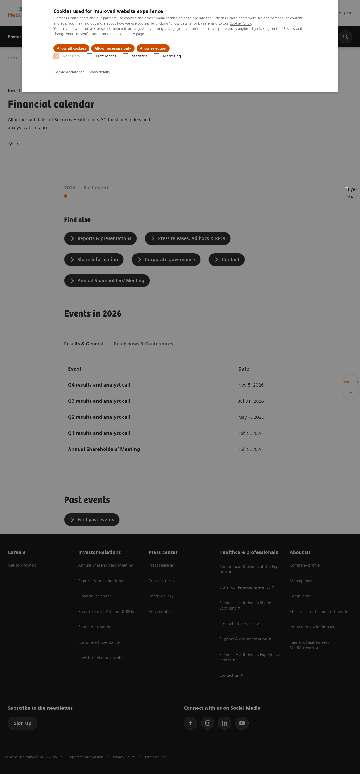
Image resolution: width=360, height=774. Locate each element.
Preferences (106, 56)
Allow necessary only (113, 48)
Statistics (139, 56)
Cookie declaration (69, 72)
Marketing (172, 56)
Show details (99, 72)
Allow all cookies (71, 48)
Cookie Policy (240, 23)
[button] (350, 191)
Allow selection (153, 48)
